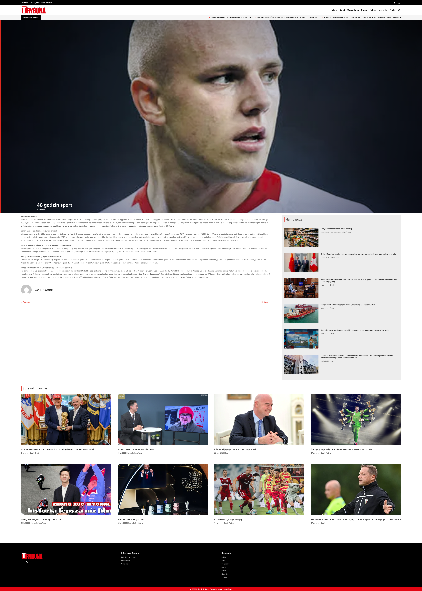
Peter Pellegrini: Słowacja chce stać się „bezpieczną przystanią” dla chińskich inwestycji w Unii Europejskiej (359, 280)
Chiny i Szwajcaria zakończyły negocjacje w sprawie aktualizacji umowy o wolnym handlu (358, 254)
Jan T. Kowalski (44, 289)
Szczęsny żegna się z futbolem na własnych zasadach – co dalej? (342, 449)
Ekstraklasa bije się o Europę (228, 519)
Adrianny (31, 3)
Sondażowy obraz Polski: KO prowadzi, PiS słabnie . (235, 17)
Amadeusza (40, 3)
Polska (334, 10)
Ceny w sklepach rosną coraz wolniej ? (337, 229)
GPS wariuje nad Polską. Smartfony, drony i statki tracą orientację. (289, 17)
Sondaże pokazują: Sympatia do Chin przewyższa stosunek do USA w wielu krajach (356, 330)
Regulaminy (125, 560)
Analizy (393, 10)
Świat (342, 10)
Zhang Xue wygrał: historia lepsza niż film (41, 519)
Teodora (49, 3)
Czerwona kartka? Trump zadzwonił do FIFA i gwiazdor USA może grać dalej (57, 449)
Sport (32, 453)
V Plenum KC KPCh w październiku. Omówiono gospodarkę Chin (348, 305)
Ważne (43, 523)
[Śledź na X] (399, 2)
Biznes (333, 232)
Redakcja (124, 564)
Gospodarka (353, 10)
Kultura (373, 10)
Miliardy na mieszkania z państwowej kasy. (395, 17)
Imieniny (24, 3)
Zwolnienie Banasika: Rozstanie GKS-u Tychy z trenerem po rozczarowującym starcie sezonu (356, 519)
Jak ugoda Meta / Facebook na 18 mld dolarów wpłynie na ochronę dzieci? (67, 17)
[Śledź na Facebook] (395, 2)
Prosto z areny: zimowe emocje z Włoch (137, 449)
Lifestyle (383, 10)
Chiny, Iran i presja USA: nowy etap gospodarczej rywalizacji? (346, 17)
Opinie (364, 10)
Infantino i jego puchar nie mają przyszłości (235, 449)
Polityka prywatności (128, 557)
